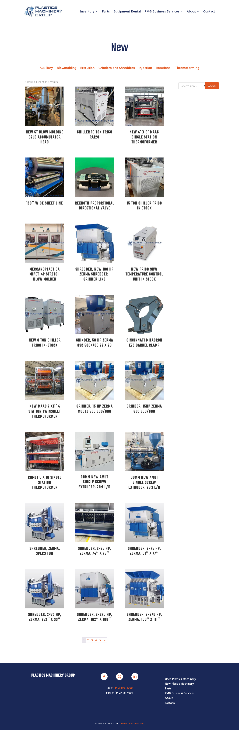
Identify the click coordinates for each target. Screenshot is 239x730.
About (191, 11)
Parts (106, 11)
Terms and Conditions (132, 723)
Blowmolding (66, 68)
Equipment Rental (127, 11)
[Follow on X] (119, 676)
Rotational (163, 68)
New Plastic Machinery (179, 683)
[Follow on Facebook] (104, 676)
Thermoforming (187, 68)
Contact (209, 11)
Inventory (87, 11)
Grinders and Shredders (117, 68)
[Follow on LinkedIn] (134, 676)
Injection (145, 68)
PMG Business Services (162, 11)
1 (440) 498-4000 (122, 687)
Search (212, 85)
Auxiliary (46, 68)
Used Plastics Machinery (180, 679)
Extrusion (87, 68)
